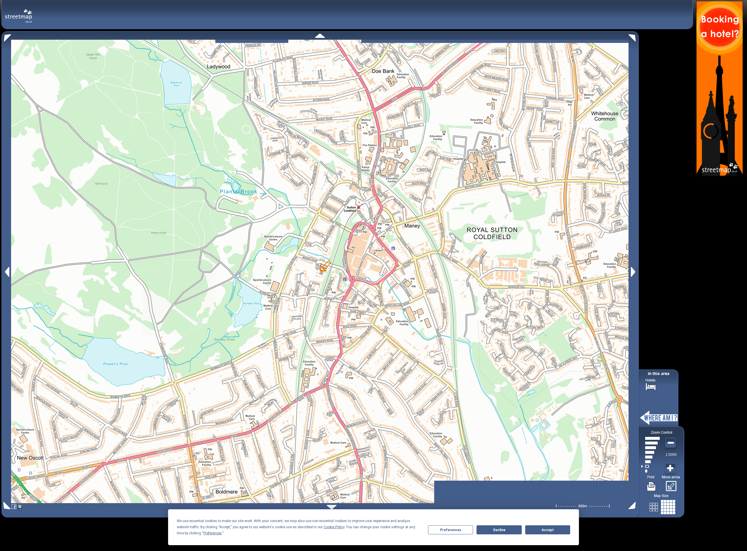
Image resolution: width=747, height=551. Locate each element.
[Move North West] (6, 36)
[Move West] (6, 272)
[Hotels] (650, 386)
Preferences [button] (212, 533)
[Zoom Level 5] (650, 452)
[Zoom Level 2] (650, 466)
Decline (499, 530)
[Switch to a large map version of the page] (662, 505)
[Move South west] (6, 505)
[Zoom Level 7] (650, 443)
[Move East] (634, 272)
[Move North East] (634, 36)
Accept (548, 530)
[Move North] (320, 36)
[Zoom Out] (671, 443)
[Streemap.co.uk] (18, 13)
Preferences (450, 530)
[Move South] (332, 507)
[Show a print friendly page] (651, 484)
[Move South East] (633, 505)
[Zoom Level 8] (650, 438)
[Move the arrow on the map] (671, 484)
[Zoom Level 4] (650, 457)
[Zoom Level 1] (650, 471)
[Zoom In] (671, 468)
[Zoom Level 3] (650, 461)
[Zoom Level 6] (650, 447)
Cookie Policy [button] (334, 527)
